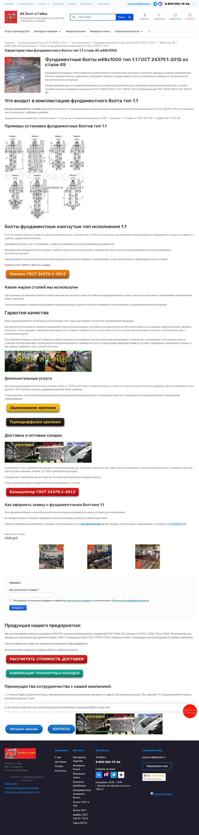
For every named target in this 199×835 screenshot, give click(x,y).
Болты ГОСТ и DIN (81, 804)
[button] (74, 17)
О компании (24, 3)
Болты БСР (79, 810)
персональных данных (79, 600)
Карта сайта (11, 783)
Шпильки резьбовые (79, 783)
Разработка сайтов (33, 777)
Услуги (42, 3)
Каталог (9, 3)
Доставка (58, 3)
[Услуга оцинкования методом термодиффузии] (35, 427)
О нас (58, 757)
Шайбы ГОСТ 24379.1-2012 (80, 816)
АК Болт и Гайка (33, 14)
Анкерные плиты (79, 775)
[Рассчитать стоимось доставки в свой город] (47, 664)
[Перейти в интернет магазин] (24, 733)
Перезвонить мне (157, 766)
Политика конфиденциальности (22, 792)
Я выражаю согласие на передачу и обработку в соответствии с (81, 600)
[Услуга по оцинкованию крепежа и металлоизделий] (33, 413)
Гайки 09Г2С (80, 823)
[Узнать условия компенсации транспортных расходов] (44, 678)
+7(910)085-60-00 (176, 524)
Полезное (85, 3)
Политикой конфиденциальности (130, 600)
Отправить (18, 608)
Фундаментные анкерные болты (82, 794)
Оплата (72, 3)
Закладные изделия (79, 759)
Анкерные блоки (79, 767)
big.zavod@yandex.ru (139, 3)
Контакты (103, 3)
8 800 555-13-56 (177, 4)
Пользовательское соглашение (22, 787)
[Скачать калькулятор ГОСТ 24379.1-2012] (42, 497)
